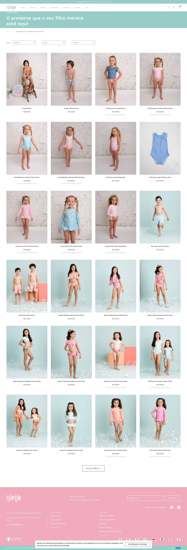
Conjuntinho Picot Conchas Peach (115, 450)
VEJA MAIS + (93, 468)
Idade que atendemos (107, 520)
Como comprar (56, 520)
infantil (32, 7)
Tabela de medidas (106, 516)
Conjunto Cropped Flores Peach (27, 450)
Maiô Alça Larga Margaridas (115, 177)
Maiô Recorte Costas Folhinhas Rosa (160, 108)
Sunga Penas (26, 108)
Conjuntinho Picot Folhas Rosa (160, 450)
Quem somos (55, 516)
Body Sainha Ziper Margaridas (115, 246)
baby (23, 7)
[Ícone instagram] (171, 507)
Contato (102, 523)
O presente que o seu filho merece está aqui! (29, 31)
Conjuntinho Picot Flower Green (71, 246)
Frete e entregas (105, 527)
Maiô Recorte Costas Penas (115, 108)
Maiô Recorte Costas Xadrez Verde (160, 381)
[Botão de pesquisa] (169, 7)
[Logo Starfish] (11, 7)
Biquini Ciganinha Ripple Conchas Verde (27, 381)
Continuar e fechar (137, 544)
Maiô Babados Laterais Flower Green (26, 177)
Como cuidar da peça (58, 523)
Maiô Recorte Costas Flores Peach (115, 381)
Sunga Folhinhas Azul (71, 108)
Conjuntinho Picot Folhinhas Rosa (26, 246)
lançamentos (54, 7)
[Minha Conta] (174, 7)
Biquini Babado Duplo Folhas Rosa (115, 315)
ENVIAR (172, 498)
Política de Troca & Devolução (110, 531)
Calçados (78, 7)
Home (8, 31)
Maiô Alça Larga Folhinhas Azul (160, 177)
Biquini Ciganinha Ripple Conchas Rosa (71, 381)
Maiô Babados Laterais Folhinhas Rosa (71, 177)
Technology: (170, 548)
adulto (42, 7)
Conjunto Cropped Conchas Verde (71, 450)
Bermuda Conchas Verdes (160, 246)
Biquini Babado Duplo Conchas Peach (71, 315)
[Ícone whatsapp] (179, 507)
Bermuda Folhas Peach (27, 315)
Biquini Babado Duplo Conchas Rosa (160, 315)
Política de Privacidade (61, 545)
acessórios (66, 7)
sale (86, 7)
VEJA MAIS (55, 527)
